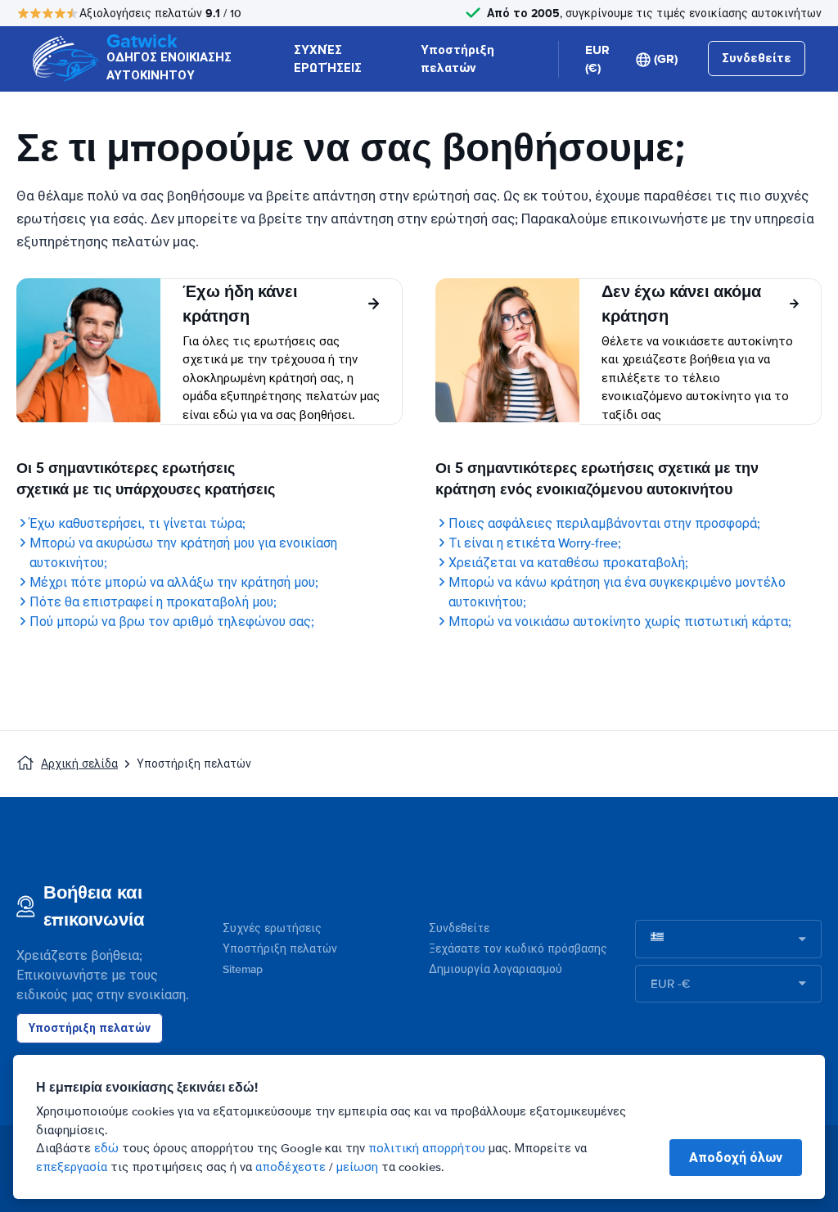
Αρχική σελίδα (79, 764)
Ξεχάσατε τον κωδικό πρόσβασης (518, 949)
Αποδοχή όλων (735, 1157)
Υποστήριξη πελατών (457, 59)
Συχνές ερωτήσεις (272, 928)
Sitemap (243, 969)
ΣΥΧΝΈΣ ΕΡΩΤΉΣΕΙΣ (328, 59)
